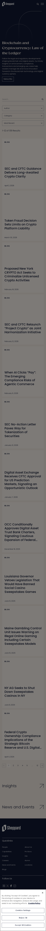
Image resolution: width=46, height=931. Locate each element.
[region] (23, 910)
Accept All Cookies (23, 925)
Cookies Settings (23, 910)
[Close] (42, 892)
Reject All (23, 918)
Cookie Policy (34, 903)
